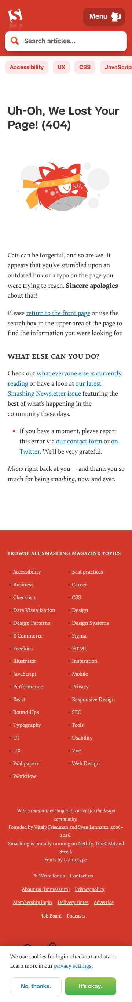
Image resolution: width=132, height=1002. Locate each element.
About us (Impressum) (46, 889)
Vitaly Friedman (51, 827)
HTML (79, 649)
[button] (117, 41)
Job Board (51, 916)
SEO (76, 712)
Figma (79, 636)
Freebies (23, 649)
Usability (82, 738)
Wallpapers (26, 763)
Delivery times (73, 902)
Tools (78, 725)
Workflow (24, 776)
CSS (85, 67)
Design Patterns (31, 623)
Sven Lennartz (93, 827)
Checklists (24, 597)
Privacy (80, 687)
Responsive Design (93, 699)
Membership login (32, 902)
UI (16, 738)
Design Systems (90, 623)
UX (61, 67)
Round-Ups (26, 712)
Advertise (104, 902)
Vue (76, 751)
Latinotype (75, 860)
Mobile (80, 674)
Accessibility (27, 67)
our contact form (79, 441)
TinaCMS (105, 843)
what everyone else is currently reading (65, 378)
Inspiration (85, 661)
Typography (27, 725)
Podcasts (76, 916)
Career (79, 585)
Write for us (52, 876)
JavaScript (24, 674)
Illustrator (24, 661)
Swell (65, 851)
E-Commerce (28, 636)
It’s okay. (90, 986)
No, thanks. (36, 986)
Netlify (85, 843)
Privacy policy (89, 889)
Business (23, 585)
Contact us (81, 876)
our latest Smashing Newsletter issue (54, 389)
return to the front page (58, 313)
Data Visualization (34, 610)
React (19, 699)
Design (80, 610)
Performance (28, 687)
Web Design (86, 763)
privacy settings (73, 965)
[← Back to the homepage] (15, 16)
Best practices (87, 572)
